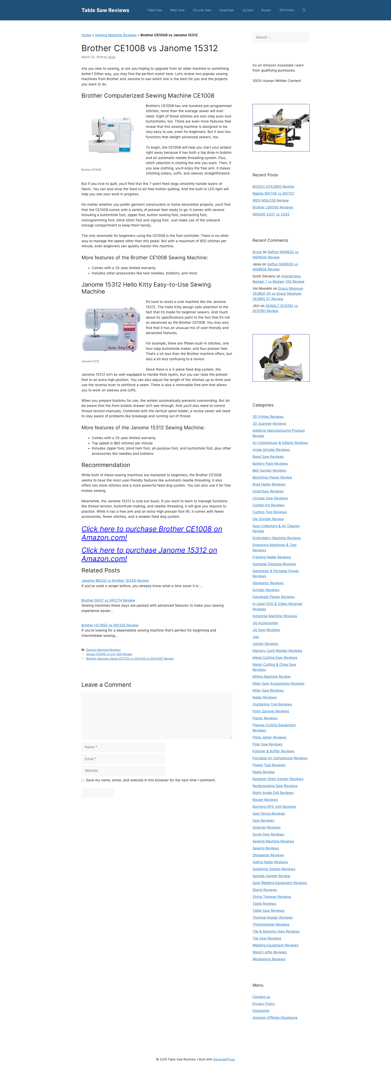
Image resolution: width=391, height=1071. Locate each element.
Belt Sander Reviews (269, 470)
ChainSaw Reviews (268, 491)
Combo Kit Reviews (268, 505)
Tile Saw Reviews (267, 938)
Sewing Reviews (266, 848)
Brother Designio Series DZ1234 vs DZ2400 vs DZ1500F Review (130, 658)
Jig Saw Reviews (266, 630)
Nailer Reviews (265, 697)
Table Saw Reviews (105, 10)
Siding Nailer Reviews (270, 862)
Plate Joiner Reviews (270, 737)
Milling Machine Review (272, 677)
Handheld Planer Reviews (274, 597)
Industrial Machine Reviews (275, 616)
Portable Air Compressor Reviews (280, 758)
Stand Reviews (265, 890)
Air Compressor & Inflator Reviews (280, 443)
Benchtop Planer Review (272, 477)
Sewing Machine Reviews (116, 35)
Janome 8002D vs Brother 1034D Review (115, 581)
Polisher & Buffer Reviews (273, 751)
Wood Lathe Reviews (270, 952)
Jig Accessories (265, 623)
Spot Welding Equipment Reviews (280, 883)
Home (86, 35)
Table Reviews (264, 904)
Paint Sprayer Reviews (271, 711)
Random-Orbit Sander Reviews (278, 779)
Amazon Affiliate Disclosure (275, 1018)
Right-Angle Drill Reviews (273, 793)
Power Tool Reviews (269, 765)
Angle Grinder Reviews (271, 450)
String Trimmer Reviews (272, 897)
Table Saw (154, 10)
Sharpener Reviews (268, 855)
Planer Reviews (265, 718)
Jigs (256, 637)
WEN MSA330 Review (271, 200)
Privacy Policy (264, 1004)
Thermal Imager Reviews (273, 917)
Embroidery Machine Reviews (277, 538)
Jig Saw (247, 10)
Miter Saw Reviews (268, 690)
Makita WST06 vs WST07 (273, 193)
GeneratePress (224, 1059)
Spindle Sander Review (271, 876)
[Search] (304, 37)
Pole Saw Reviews (267, 744)
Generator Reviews (268, 583)
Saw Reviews (263, 820)
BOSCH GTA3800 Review (273, 186)
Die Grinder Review (268, 519)
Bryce (257, 252)
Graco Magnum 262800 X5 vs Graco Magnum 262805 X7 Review (278, 293)
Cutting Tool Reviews (270, 512)
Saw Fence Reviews (269, 814)
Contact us (261, 997)
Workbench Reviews (269, 959)
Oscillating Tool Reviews (272, 704)
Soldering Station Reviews (274, 869)
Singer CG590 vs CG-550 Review (109, 654)
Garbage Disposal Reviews (274, 564)
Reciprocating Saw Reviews (275, 786)
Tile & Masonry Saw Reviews (276, 931)
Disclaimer (261, 1011)
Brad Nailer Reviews (269, 484)
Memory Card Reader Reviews (277, 651)
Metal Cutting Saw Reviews (275, 658)
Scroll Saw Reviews (268, 834)
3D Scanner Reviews (269, 424)
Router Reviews (265, 800)
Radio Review (264, 772)
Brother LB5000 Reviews (273, 207)
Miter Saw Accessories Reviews (278, 683)
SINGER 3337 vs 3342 (271, 214)
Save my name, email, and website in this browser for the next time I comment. (151, 780)
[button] (304, 10)
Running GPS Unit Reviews (274, 807)
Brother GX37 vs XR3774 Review (108, 600)
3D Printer (286, 10)
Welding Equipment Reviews (276, 945)
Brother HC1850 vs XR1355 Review (109, 625)
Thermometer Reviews (271, 924)
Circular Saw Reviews (270, 498)
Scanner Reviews (267, 827)
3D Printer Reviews (268, 417)
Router (266, 10)
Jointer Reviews (265, 644)
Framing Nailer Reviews (272, 557)
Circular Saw (202, 10)
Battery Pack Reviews (270, 464)
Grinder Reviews (266, 590)
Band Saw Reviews (268, 457)
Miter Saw (177, 10)
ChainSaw (226, 10)
